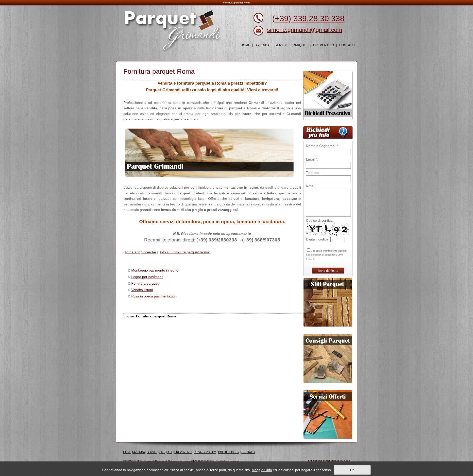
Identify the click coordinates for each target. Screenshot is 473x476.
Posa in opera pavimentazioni (154, 296)
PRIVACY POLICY (205, 452)
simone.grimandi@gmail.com (304, 29)
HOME (127, 452)
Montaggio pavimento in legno (154, 270)
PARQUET (165, 452)
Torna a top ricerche (140, 252)
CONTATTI (248, 452)
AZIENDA (139, 452)
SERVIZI (152, 452)
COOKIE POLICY (228, 452)
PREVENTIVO (183, 452)
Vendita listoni (142, 290)
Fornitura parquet (145, 283)
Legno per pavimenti (147, 277)
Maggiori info (262, 470)
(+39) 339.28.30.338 (308, 18)
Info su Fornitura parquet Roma (184, 252)
